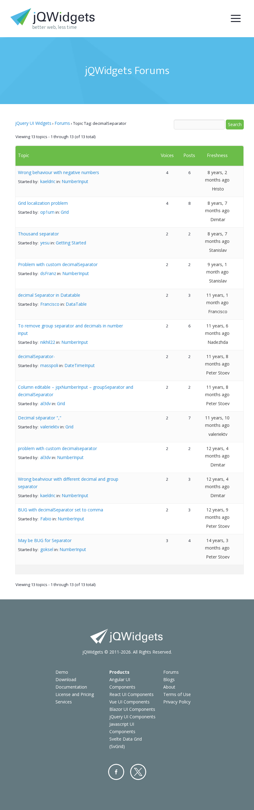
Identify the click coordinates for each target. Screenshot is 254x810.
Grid (65, 212)
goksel (46, 549)
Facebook (116, 772)
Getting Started (71, 243)
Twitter (138, 772)
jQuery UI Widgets (33, 123)
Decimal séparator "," (39, 418)
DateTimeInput (79, 365)
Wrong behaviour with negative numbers (58, 172)
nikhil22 (47, 342)
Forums (62, 123)
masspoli (49, 365)
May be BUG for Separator (45, 540)
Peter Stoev (218, 373)
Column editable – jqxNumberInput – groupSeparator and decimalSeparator (75, 390)
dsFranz (48, 273)
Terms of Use (177, 694)
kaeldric (47, 181)
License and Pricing (74, 694)
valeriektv (49, 427)
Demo (61, 672)
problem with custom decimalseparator (57, 448)
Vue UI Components (129, 702)
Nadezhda (218, 342)
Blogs (169, 679)
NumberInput (75, 181)
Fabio (45, 519)
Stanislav (218, 250)
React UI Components (131, 694)
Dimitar (217, 219)
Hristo (218, 189)
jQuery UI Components (132, 717)
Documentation (71, 687)
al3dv (45, 403)
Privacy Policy (176, 702)
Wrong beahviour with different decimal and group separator (68, 482)
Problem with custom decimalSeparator (58, 264)
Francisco (49, 304)
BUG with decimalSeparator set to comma (60, 510)
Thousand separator (38, 234)
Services (63, 702)
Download (65, 679)
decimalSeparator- (36, 356)
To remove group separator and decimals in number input (70, 329)
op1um (47, 212)
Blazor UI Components (132, 709)
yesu (45, 243)
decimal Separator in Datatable (49, 295)
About (169, 687)
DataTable (76, 304)
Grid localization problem (43, 203)
